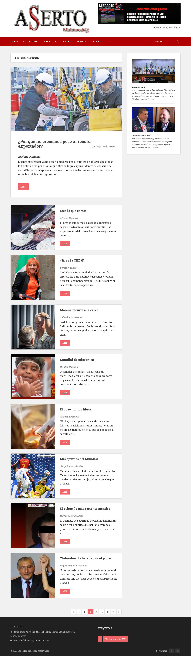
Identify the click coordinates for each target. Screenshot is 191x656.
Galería (96, 41)
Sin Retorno (30, 41)
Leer (23, 186)
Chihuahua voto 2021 (115, 639)
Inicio (14, 41)
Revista (81, 41)
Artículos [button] (50, 41)
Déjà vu (66, 41)
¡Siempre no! (138, 87)
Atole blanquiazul (141, 135)
